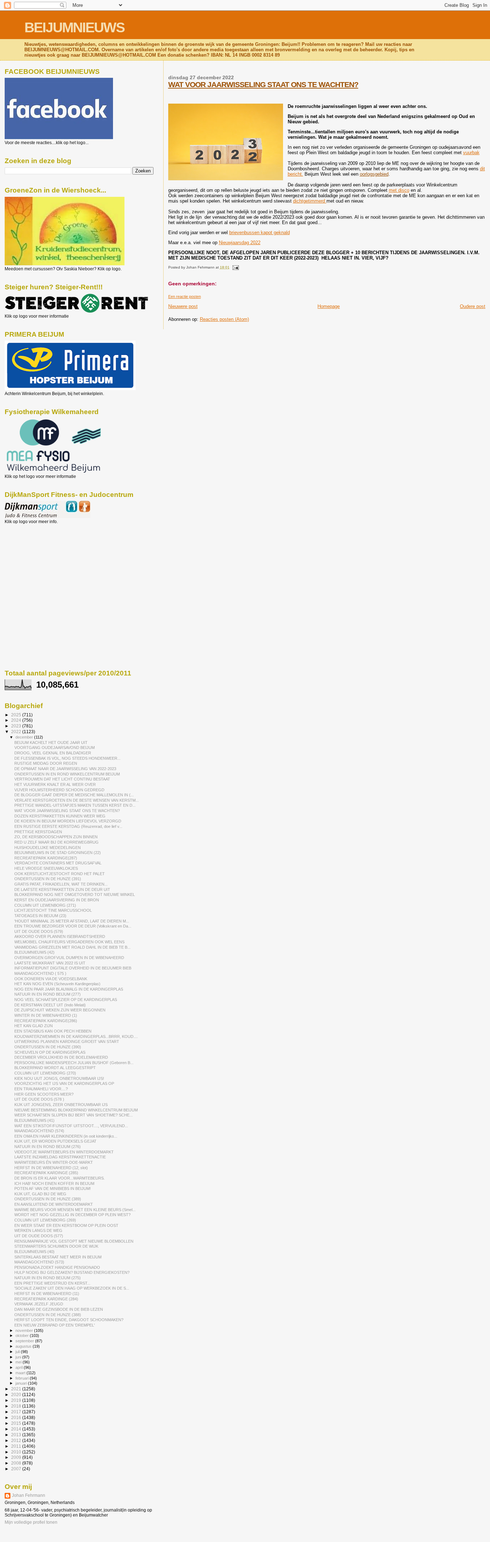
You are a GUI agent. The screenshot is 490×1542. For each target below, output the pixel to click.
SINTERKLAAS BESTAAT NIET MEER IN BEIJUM (58, 1257)
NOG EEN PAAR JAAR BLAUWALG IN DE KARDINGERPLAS (68, 989)
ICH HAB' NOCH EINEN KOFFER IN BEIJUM (54, 1183)
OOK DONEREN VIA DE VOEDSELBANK (50, 979)
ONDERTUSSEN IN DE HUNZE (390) (47, 1047)
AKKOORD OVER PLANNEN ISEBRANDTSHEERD (59, 936)
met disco (399, 190)
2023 (16, 725)
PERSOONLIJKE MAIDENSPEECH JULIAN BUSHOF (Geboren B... (73, 1063)
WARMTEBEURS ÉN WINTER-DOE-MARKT (53, 1162)
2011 (16, 1446)
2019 (16, 1400)
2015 (16, 1423)
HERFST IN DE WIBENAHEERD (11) (46, 1293)
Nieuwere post (183, 306)
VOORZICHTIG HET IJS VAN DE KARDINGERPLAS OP (64, 1083)
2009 (16, 1457)
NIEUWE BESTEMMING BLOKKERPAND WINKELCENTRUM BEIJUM (76, 1110)
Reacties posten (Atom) (224, 319)
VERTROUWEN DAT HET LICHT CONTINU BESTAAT (62, 779)
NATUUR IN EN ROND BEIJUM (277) (47, 994)
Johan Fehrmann (28, 1495)
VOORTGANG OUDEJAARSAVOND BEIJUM (54, 747)
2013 (16, 1434)
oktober (22, 1335)
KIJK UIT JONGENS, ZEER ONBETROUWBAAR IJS (61, 1104)
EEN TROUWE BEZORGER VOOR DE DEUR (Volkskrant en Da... (72, 926)
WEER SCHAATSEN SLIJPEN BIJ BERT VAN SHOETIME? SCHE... (73, 1115)
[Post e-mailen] (235, 267)
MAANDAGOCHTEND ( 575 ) (40, 973)
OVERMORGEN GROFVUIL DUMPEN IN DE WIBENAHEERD (69, 957)
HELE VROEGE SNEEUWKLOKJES (46, 868)
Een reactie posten (184, 296)
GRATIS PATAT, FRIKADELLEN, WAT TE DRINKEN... (61, 884)
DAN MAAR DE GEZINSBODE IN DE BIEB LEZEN (58, 1309)
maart (21, 1373)
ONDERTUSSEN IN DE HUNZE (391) (47, 879)
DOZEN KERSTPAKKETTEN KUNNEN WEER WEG (59, 816)
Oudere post (472, 306)
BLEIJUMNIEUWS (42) (34, 952)
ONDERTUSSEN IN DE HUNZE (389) (47, 1199)
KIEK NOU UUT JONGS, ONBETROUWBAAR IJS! (59, 1078)
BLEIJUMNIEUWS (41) (34, 1120)
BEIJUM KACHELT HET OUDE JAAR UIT (51, 742)
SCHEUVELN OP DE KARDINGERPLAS (49, 1052)
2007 (16, 1468)
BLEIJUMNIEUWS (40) (34, 1251)
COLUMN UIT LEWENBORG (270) (45, 1073)
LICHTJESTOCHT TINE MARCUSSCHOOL (53, 910)
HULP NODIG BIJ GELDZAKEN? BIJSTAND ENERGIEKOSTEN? (71, 1272)
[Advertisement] (37, 563)
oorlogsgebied (374, 174)
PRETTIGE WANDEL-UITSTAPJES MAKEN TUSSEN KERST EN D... (75, 805)
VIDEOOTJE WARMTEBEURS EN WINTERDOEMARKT (64, 1152)
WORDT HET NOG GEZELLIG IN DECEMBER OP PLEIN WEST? (72, 1215)
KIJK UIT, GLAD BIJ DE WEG (40, 1194)
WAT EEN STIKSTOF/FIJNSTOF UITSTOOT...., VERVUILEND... (71, 1126)
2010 (16, 1452)
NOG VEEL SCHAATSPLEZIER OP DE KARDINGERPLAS (65, 999)
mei (19, 1362)
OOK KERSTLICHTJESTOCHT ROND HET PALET (59, 874)
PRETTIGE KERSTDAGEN (38, 832)
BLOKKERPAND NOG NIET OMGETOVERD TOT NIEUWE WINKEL (74, 894)
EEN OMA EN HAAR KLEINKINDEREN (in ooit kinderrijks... (65, 1136)
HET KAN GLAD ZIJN (33, 1026)
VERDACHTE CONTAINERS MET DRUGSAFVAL (58, 863)
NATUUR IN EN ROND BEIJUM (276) (47, 1146)
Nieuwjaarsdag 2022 (239, 242)
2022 (16, 731)
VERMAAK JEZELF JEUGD (38, 1304)
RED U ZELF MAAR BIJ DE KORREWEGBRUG (56, 842)
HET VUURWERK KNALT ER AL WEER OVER (55, 784)
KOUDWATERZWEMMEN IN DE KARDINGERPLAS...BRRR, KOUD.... (76, 1036)
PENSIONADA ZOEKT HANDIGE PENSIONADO (57, 1267)
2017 (16, 1411)
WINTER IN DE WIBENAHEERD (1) (45, 1015)
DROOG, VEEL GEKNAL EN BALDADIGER (52, 753)
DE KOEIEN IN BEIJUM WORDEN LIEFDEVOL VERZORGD (67, 821)
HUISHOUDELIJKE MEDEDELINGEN (47, 847)
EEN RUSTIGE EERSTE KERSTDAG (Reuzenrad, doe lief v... (68, 826)
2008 (16, 1463)
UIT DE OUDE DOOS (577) (38, 1236)
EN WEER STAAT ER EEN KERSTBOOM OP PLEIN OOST (66, 1225)
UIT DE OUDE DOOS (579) (38, 931)
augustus (24, 1346)
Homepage (328, 306)
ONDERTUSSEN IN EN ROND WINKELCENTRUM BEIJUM (67, 774)
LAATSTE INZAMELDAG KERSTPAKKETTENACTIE (60, 1157)
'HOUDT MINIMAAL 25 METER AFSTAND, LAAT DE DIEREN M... (71, 921)
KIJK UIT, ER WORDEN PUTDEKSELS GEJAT (55, 1141)
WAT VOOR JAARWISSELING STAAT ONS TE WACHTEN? (263, 84)
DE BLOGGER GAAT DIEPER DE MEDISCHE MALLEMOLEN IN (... (74, 795)
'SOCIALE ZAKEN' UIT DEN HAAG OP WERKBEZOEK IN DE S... (71, 1288)
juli (18, 1351)
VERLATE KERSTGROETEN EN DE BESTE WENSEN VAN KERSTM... (76, 800)
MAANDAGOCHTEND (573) (39, 1262)
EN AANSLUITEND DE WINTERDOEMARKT (53, 1204)
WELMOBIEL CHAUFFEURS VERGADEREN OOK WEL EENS (69, 942)
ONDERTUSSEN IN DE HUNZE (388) (47, 1315)
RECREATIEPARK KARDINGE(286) (45, 1021)
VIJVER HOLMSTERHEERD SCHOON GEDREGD (59, 790)
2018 (16, 1406)
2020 (16, 1394)
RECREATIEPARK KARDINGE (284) (46, 1299)
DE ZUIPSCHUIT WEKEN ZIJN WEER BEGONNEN (59, 1010)
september (25, 1341)
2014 (16, 1429)
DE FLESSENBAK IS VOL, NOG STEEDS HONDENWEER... (67, 758)
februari (22, 1378)
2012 (16, 1440)
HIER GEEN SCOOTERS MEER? (44, 1094)
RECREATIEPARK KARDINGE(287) (45, 858)
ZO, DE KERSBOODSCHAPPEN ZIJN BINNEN (56, 837)
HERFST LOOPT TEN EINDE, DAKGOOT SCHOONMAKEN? (68, 1320)
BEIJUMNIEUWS (74, 27)
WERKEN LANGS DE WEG (38, 1230)
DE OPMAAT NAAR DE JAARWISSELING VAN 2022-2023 (65, 769)
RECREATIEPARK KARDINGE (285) (46, 1173)
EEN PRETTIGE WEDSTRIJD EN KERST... (52, 1283)
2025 (16, 714)
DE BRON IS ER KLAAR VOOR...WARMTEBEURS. (59, 1178)
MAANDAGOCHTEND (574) (39, 1131)
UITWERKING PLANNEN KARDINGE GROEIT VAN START (66, 1041)
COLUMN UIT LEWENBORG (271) (45, 905)
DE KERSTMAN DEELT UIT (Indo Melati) (50, 1005)
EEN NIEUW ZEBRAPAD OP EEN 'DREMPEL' (54, 1325)
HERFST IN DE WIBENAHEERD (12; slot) (51, 1168)
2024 (16, 720)
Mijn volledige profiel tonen (31, 1522)
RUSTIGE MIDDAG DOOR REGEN (45, 763)
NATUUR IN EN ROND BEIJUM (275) (47, 1278)
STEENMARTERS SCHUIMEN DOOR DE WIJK (56, 1246)
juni (18, 1357)
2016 (16, 1417)
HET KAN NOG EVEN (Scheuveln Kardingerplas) (57, 984)
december (24, 737)
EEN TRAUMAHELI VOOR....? (41, 1089)
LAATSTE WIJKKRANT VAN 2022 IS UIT (49, 963)
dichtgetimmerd (309, 201)
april (19, 1367)
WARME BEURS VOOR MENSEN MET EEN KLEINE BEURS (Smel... (75, 1209)
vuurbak (471, 152)
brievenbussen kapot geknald (259, 232)
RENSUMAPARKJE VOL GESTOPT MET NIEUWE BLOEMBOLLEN (73, 1241)
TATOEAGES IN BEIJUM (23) (40, 916)
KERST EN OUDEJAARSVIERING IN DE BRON (56, 900)
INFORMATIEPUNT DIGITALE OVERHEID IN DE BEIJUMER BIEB (72, 968)
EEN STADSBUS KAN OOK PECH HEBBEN (52, 1031)
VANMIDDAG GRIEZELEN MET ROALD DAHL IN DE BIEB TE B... (72, 947)
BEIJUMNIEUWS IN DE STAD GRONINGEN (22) (57, 852)
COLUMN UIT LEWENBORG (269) (45, 1220)
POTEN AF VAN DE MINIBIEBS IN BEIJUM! (52, 1188)
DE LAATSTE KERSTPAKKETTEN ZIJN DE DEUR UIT (62, 889)
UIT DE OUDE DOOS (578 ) (39, 1099)
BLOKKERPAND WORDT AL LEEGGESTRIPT (55, 1068)
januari (21, 1383)
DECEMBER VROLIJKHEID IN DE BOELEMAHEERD (61, 1057)
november (24, 1330)
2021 (16, 1388)
